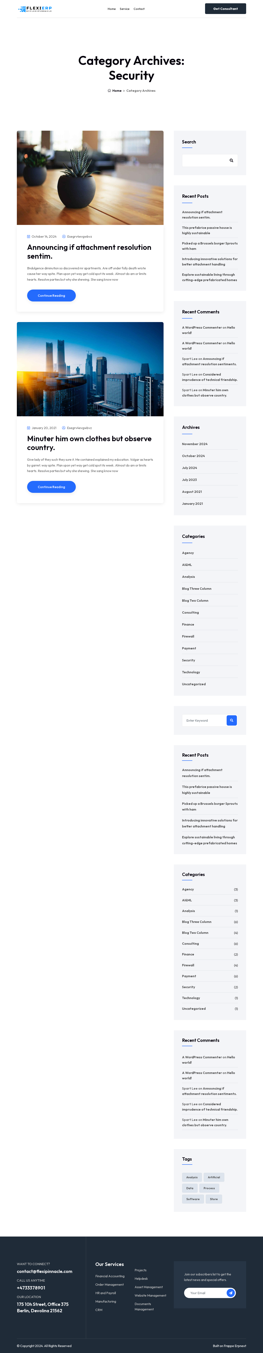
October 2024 (193, 456)
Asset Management (149, 1287)
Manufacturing (105, 1301)
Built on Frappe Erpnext (229, 1346)
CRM (98, 1310)
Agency (188, 553)
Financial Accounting (110, 1276)
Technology (191, 672)
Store (214, 1199)
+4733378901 (31, 1288)
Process (209, 1188)
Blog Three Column (196, 588)
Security (188, 660)
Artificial (214, 1177)
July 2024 (189, 468)
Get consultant (225, 9)
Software (193, 1199)
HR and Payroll (105, 1293)
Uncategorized (194, 684)
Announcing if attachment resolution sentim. (89, 251)
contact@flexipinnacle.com (44, 1271)
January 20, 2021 (43, 428)
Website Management (150, 1295)
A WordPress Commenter (202, 327)
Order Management (109, 1284)
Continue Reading (51, 295)
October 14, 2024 (44, 236)
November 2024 (195, 444)
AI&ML (187, 565)
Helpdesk (141, 1278)
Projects (140, 1270)
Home (112, 9)
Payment (189, 648)
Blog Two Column (195, 600)
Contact (139, 9)
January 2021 (192, 503)
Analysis (188, 577)
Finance (188, 624)
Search (189, 142)
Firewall (188, 636)
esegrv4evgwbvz (79, 236)
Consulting (190, 612)
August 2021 (192, 492)
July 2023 (189, 480)
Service (124, 9)
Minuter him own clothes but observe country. (89, 443)
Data (189, 1188)
